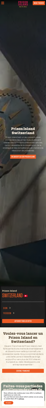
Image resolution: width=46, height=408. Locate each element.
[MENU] (3, 3)
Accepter (8, 403)
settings (21, 399)
